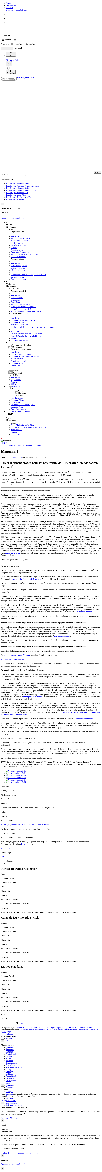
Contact (4, 1032)
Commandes (11, 5)
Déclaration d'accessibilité (88, 1030)
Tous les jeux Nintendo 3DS (17, 193)
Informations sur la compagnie (43, 1027)
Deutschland (11, 1054)
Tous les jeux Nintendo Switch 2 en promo (23, 186)
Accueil (9, 3)
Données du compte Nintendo (17, 10)
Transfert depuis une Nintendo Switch (26, 311)
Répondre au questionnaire (27, 1153)
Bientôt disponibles (18, 245)
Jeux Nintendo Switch (19, 241)
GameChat (15, 300)
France (8, 1041)
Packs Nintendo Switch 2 (21, 309)
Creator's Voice (17, 407)
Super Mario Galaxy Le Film (22, 425)
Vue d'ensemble (17, 236)
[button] (53, 224)
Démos (14, 247)
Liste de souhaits (17, 277)
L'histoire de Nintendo (19, 340)
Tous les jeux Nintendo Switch (18, 188)
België (8, 1032)
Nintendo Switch (17, 322)
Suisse (8, 1074)
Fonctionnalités (17, 298)
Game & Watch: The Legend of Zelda (26, 336)
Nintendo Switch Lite (19, 325)
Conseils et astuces (18, 409)
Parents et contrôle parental (11, 1027)
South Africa (11, 1081)
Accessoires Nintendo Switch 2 (23, 307)
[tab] (51, 1023)
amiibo (13, 338)
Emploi (14, 432)
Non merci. (5, 1118)
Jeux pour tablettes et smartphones (24, 254)
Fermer (4, 1100)
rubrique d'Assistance (32, 697)
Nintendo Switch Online (83, 719)
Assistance (27, 1027)
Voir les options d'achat (26, 77)
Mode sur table (29, 825)
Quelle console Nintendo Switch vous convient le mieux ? (33, 327)
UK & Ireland (11, 1103)
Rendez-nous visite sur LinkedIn (13, 218)
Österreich (10, 1087)
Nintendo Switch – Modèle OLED (24, 320)
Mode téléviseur (42, 825)
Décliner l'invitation (8, 1153)
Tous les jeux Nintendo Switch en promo (22, 190)
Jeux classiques (17, 359)
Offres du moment (18, 268)
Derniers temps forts (19, 266)
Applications (16, 380)
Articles (14, 382)
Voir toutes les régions (14, 1067)
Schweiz (9, 1072)
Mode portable (17, 825)
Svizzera (9, 1098)
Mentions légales (27, 1030)
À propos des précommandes (12, 659)
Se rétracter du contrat (60, 1030)
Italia (8, 1083)
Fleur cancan (16, 331)
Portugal (9, 1092)
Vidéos (13, 384)
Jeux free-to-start (17, 250)
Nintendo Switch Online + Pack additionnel (28, 356)
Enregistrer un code (18, 279)
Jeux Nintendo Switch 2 (20, 238)
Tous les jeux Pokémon (15, 199)
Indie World (15, 402)
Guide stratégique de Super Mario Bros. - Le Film (30, 427)
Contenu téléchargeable (20, 252)
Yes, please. (14, 1118)
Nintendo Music (17, 363)
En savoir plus (26, 844)
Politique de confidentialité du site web (77, 1027)
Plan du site (15, 434)
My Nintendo (16, 430)
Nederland (10, 1047)
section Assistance (12, 553)
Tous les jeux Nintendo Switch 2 (19, 183)
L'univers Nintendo (18, 257)
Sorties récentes (17, 243)
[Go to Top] (51, 438)
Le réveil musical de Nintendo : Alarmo (26, 334)
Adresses (9, 8)
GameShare (15, 302)
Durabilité (73, 1030)
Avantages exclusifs (18, 361)
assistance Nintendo (84, 612)
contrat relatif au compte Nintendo (26, 579)
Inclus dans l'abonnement (21, 354)
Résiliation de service (42, 1030)
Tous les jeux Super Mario (16, 195)
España (9, 1038)
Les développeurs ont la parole (23, 405)
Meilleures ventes (18, 270)
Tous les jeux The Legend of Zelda (19, 197)
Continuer (11, 1100)
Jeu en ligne (5, 825)
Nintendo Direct (17, 400)
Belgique (9, 1034)
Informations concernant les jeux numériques (28, 275)
